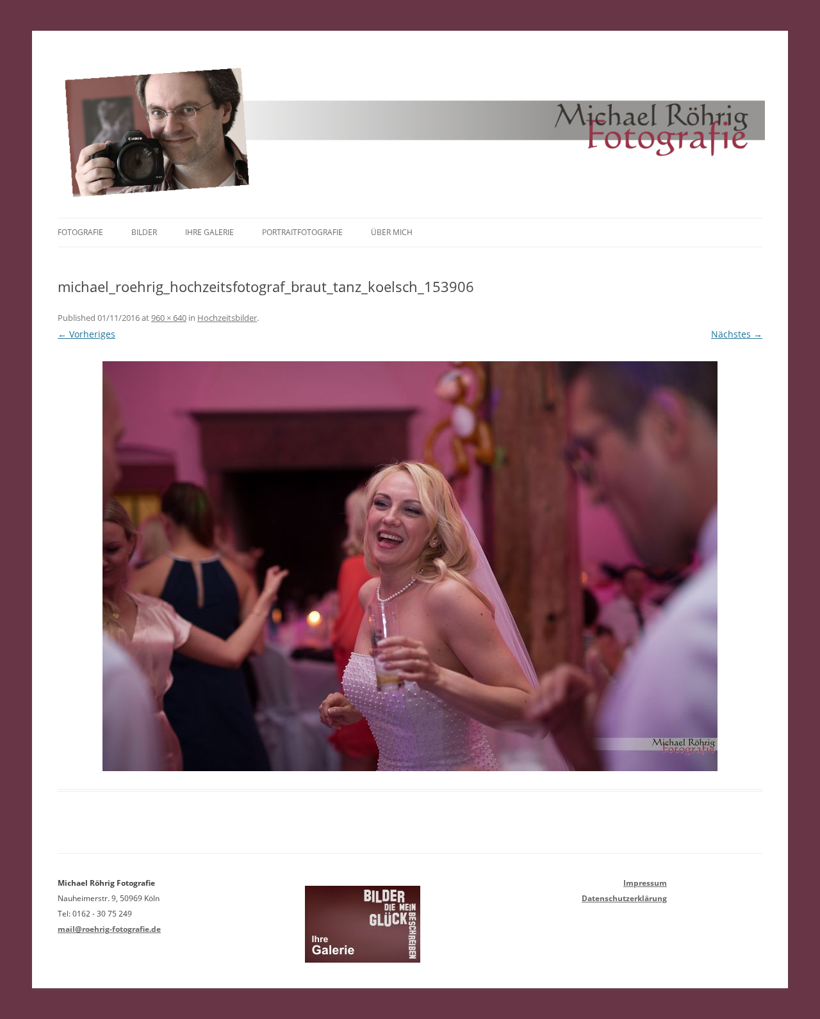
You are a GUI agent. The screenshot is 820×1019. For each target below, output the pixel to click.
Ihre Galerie (209, 232)
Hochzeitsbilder (227, 317)
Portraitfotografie (302, 232)
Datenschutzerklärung (624, 898)
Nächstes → (736, 334)
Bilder (144, 232)
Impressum (645, 882)
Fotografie (80, 232)
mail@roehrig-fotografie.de (109, 929)
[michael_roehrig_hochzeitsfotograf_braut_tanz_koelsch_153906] (410, 566)
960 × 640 (168, 317)
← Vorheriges (86, 334)
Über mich (392, 232)
